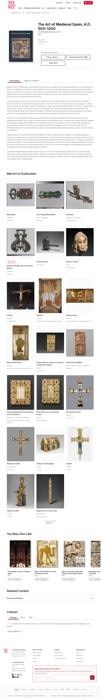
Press (34, 661)
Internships (79, 661)
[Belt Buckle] (20, 195)
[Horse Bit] (80, 195)
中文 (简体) (75, 689)
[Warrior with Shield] (20, 343)
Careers (78, 652)
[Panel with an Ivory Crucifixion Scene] (50, 392)
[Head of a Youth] (80, 242)
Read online (53, 63)
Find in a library (52, 57)
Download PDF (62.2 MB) (78, 57)
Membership (77, 2)
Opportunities (80, 650)
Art (43, 8)
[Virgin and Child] (20, 491)
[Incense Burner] (50, 242)
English (16, 689)
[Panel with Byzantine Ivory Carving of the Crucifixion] (20, 392)
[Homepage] (11, 5)
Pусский (83, 689)
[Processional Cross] (80, 392)
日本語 (62, 689)
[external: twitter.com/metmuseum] (15, 674)
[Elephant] (50, 295)
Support (56, 650)
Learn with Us (51, 8)
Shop (69, 8)
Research (62, 8)
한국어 (68, 689)
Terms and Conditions (14, 696)
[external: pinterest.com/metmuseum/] (18, 674)
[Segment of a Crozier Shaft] (50, 491)
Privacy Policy (26, 696)
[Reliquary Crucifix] (20, 444)
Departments (37, 652)
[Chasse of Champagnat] (50, 444)
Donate (68, 2)
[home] (8, 13)
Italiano (47, 689)
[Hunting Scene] (80, 295)
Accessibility (36, 655)
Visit (20, 8)
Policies (35, 658)
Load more (49, 523)
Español (23, 689)
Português (32, 689)
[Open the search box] (75, 8)
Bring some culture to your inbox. (47, 669)
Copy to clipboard (13, 631)
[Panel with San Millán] (80, 343)
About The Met (37, 650)
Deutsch (55, 689)
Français (40, 689)
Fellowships (79, 658)
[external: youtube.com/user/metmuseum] (15, 677)
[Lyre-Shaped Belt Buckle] (50, 195)
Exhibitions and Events (32, 8)
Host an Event (58, 655)
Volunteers (79, 655)
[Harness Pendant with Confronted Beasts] (20, 242)
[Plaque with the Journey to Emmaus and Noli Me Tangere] (50, 343)
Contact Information (38, 696)
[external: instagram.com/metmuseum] (21, 674)
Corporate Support (60, 658)
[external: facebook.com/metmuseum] (13, 674)
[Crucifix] (20, 295)
